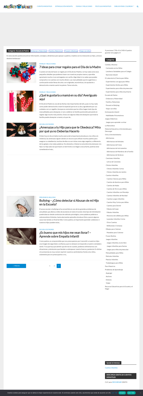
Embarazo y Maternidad (39, 51)
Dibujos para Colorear (123, 6)
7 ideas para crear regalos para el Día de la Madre (70, 67)
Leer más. (131, 393)
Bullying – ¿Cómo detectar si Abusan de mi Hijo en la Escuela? (69, 202)
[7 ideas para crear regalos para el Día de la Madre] (21, 72)
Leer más (114, 393)
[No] (140, 393)
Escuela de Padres (46, 124)
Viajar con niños (85, 51)
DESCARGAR (117, 382)
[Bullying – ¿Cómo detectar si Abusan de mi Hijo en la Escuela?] (21, 206)
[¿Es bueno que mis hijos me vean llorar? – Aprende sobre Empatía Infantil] (21, 236)
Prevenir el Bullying (71, 51)
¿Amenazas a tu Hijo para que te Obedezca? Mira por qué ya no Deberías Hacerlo (70, 129)
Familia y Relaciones (84, 6)
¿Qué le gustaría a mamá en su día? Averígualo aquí (68, 97)
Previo (17, 266)
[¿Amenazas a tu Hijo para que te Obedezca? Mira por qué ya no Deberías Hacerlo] (21, 129)
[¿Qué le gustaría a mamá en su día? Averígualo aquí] (21, 101)
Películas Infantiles (103, 6)
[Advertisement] (71, 29)
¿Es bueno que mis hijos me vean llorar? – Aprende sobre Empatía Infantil (65, 234)
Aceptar (122, 393)
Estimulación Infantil (64, 6)
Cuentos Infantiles (44, 6)
